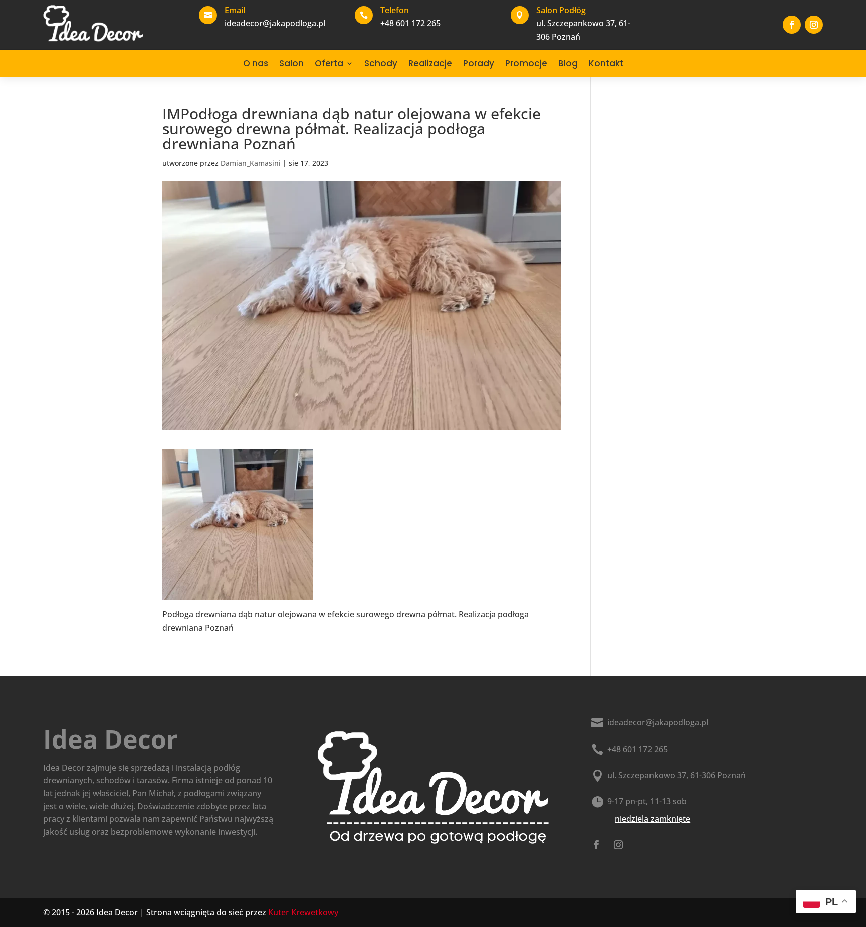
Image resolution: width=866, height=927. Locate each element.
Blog (568, 63)
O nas (255, 63)
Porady (478, 63)
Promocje (526, 63)
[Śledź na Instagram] (814, 25)
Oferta (329, 63)
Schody (380, 63)
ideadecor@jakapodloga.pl (657, 722)
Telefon (394, 10)
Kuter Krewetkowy (303, 912)
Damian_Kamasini (251, 163)
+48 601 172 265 (637, 749)
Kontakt (606, 63)
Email (235, 10)
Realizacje (430, 63)
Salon (291, 63)
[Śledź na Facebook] (792, 25)
